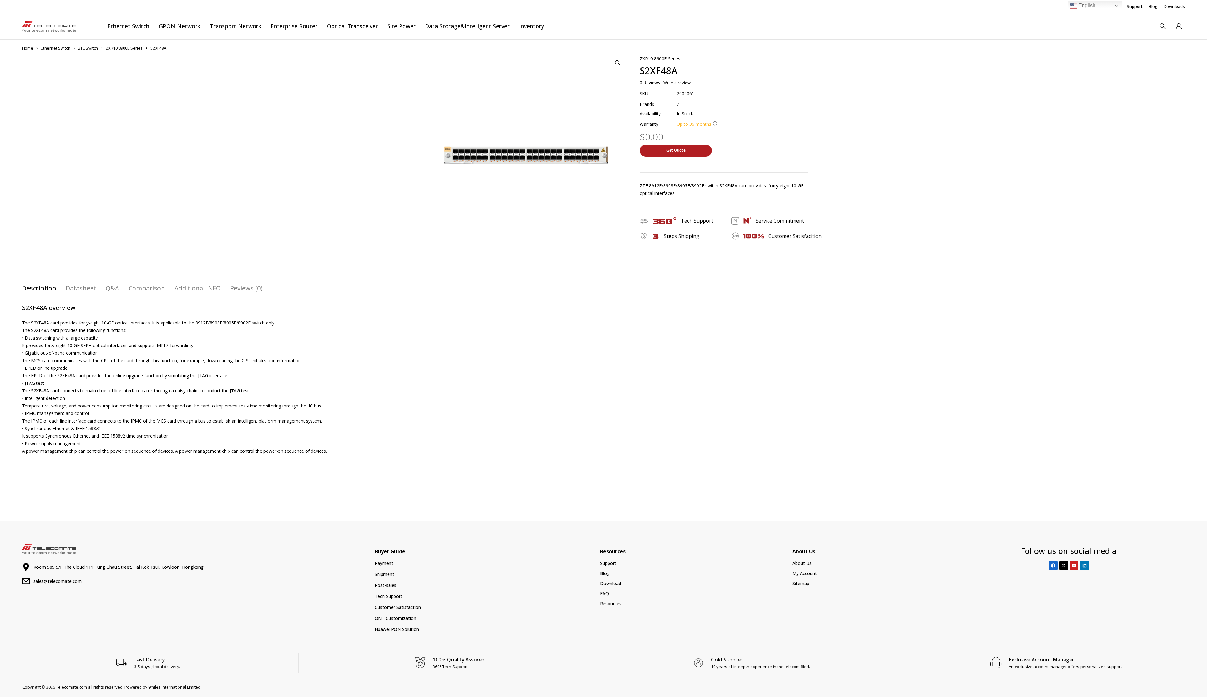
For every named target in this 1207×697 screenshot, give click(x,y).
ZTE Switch (88, 48)
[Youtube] (1074, 565)
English (1086, 5)
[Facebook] (1053, 565)
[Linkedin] (1084, 565)
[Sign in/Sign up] (1178, 26)
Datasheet (81, 288)
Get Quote (676, 150)
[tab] (39, 288)
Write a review (677, 82)
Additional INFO (197, 288)
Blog (1153, 6)
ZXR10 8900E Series (124, 48)
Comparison (147, 288)
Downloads (1174, 6)
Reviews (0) (246, 288)
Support (1135, 6)
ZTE (681, 104)
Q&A (112, 288)
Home (27, 48)
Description (39, 288)
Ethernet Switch (55, 48)
